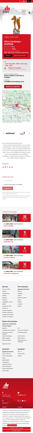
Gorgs (3, 358)
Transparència (5, 293)
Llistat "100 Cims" (6, 353)
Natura (19, 300)
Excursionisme (21, 336)
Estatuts (4, 295)
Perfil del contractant (7, 312)
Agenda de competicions (9, 324)
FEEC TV (20, 351)
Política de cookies (20, 421)
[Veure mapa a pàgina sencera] (4, 98)
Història (4, 291)
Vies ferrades (5, 370)
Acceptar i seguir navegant (16, 428)
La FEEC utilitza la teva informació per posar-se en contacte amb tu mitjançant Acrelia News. (16, 193)
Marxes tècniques (6, 340)
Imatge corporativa (7, 310)
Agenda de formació (23, 289)
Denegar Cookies (16, 430)
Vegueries (4, 297)
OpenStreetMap (13, 120)
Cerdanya (8, 55)
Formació (20, 304)
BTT (19, 328)
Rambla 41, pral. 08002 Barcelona (6, 395)
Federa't (20, 291)
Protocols (4, 300)
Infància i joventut (22, 297)
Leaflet (4, 120)
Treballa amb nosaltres (8, 314)
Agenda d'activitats (7, 351)
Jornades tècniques (7, 364)
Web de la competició (13, 86)
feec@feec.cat (22, 395)
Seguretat (20, 293)
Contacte (20, 407)
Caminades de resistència (8, 330)
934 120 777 (5, 403)
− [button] (4, 95)
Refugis (19, 302)
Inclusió (19, 295)
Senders (20, 306)
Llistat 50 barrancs (6, 366)
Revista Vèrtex (21, 353)
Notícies (20, 356)
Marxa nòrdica (21, 338)
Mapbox (4, 122)
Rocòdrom (5, 308)
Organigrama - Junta (7, 302)
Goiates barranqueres (7, 368)
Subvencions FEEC (6, 306)
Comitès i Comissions (7, 316)
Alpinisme (4, 328)
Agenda (6, 37)
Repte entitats (5, 360)
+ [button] (4, 92)
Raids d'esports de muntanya (22, 340)
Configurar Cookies (12, 425)
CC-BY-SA (23, 120)
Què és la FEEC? (6, 289)
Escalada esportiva (22, 332)
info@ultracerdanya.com (14, 81)
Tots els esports (6, 326)
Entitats (4, 304)
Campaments (5, 362)
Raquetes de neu (6, 343)
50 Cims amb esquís (7, 356)
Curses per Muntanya (20, 55)
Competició (14, 37)
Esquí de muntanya (7, 336)
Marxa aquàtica (6, 338)
